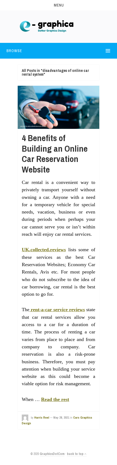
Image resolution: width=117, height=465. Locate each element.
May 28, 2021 (61, 417)
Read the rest (55, 399)
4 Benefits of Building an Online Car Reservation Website (55, 153)
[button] (58, 5)
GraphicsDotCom (52, 454)
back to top (75, 454)
